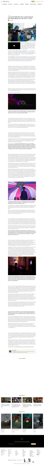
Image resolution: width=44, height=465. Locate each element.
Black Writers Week (32, 452)
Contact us (38, 451)
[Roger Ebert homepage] (5, 1)
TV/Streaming (22, 4)
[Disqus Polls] (22, 368)
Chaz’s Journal (24, 451)
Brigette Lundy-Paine (28, 51)
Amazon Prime (10, 451)
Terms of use (24, 463)
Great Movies (16, 4)
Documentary (9, 453)
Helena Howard (13, 53)
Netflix (16, 451)
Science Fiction (17, 453)
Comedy (9, 452)
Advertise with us (39, 452)
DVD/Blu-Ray (31, 450)
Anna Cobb (29, 73)
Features (31, 453)
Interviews (27, 4)
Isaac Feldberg (11, 20)
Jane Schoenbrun (23, 43)
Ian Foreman (28, 50)
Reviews (23, 450)
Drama (9, 454)
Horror (9, 455)
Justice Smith (13, 51)
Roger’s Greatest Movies (4, 450)
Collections (10, 4)
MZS (23, 453)
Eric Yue (32, 80)
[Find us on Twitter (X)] (39, 454)
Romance (16, 452)
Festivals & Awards (33, 4)
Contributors (39, 4)
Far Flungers (24, 454)
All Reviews (2, 451)
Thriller (16, 455)
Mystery (16, 450)
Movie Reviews (4, 4)
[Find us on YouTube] (38, 454)
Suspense (16, 454)
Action (9, 450)
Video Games (31, 451)
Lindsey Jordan (21, 53)
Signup (33, 1)
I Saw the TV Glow (32, 42)
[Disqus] (22, 384)
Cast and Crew (2, 452)
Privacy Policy (28, 463)
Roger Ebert (31, 455)
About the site (38, 450)
